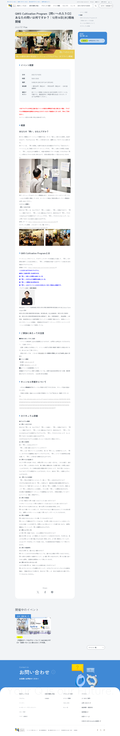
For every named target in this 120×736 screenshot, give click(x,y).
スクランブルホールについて (83, 2)
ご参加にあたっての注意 (86, 20)
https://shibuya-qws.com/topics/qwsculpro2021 (42, 222)
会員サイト (97, 2)
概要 (81, 15)
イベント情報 (56, 6)
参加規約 (41, 353)
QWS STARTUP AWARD (84, 6)
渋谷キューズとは (21, 6)
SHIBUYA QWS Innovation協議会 (90, 721)
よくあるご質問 (86, 698)
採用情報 (84, 712)
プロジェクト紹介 (46, 6)
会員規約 (47, 698)
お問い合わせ (103, 2)
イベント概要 (83, 12)
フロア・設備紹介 (23, 716)
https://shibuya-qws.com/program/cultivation (32, 228)
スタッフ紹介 (22, 712)
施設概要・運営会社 (87, 707)
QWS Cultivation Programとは (88, 18)
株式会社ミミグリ (29, 365)
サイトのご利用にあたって (32, 730)
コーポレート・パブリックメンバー (27, 707)
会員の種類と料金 (33, 6)
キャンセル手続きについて (87, 23)
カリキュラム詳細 (85, 26)
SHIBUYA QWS (28, 362)
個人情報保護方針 (42, 730)
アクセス (92, 2)
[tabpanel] (33, 629)
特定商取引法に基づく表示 (66, 730)
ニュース (73, 6)
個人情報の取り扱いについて (54, 730)
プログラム (21, 698)
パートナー (21, 703)
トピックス (65, 6)
